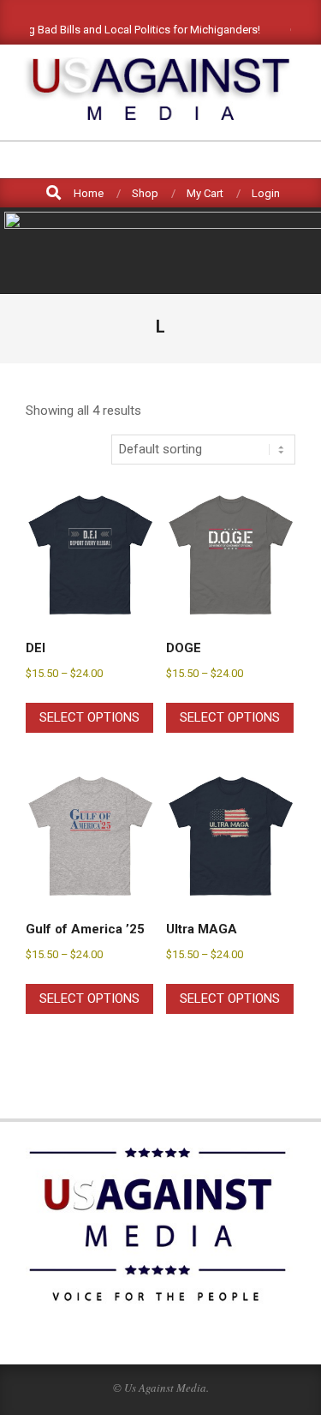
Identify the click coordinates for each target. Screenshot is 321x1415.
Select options (89, 717)
